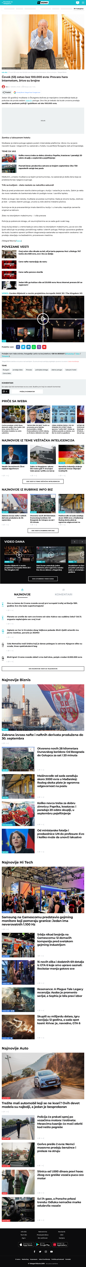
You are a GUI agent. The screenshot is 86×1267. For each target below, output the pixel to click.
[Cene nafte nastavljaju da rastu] (9, 264)
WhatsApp (69, 354)
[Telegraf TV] (51, 1252)
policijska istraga (41, 370)
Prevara (29, 370)
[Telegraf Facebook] (34, 1252)
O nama (17, 1259)
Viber (77, 354)
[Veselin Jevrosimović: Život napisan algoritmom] (14, 454)
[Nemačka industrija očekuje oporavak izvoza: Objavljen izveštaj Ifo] (71, 454)
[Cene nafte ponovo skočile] (9, 275)
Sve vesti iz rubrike (43, 530)
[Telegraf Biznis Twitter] (40, 1252)
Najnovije (16, 680)
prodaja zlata (17, 370)
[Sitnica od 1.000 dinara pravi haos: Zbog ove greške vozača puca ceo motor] (18, 1182)
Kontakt (68, 1259)
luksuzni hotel (71, 370)
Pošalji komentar (27, 391)
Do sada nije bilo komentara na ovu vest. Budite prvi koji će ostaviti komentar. (31, 387)
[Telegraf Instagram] (46, 1252)
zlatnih (29, 100)
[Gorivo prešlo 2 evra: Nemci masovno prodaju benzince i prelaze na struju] (18, 1154)
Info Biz (4, 72)
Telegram (5, 356)
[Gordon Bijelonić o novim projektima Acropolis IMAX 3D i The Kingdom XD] (19, 554)
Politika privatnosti (57, 1259)
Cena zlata (7, 373)
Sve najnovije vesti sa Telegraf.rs (43, 669)
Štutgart (6, 370)
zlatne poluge (57, 370)
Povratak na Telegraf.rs (8, 2)
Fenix (18, 241)
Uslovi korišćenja (73, 361)
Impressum (33, 1259)
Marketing (25, 1259)
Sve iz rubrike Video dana (43, 579)
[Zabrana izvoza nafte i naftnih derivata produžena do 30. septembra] (14, 503)
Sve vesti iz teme (43, 481)
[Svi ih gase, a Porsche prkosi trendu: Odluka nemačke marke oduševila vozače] (18, 1209)
